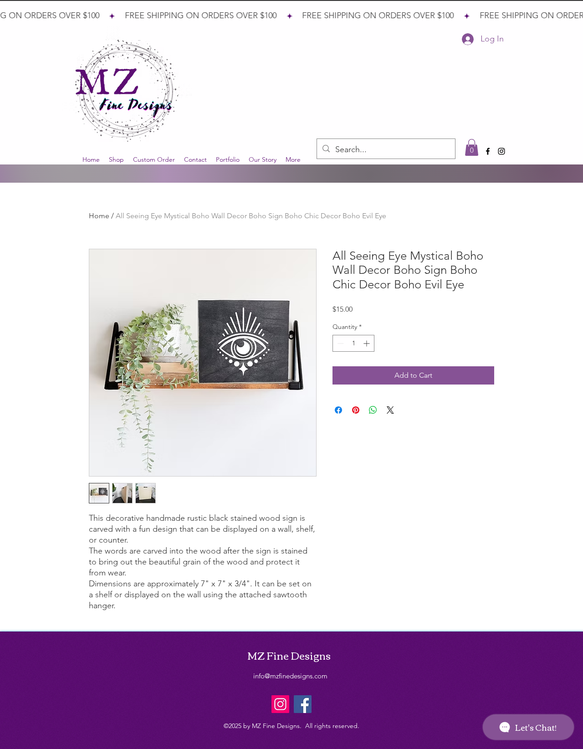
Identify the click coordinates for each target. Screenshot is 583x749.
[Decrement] (339, 343)
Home (99, 215)
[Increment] (367, 343)
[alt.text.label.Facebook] (487, 151)
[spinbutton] (353, 343)
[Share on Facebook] (338, 410)
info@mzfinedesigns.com (290, 676)
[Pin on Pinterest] (355, 410)
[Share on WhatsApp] (373, 410)
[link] (472, 147)
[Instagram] (280, 704)
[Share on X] (390, 410)
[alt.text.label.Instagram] (501, 151)
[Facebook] (303, 704)
